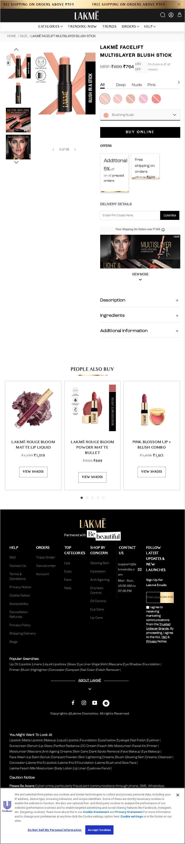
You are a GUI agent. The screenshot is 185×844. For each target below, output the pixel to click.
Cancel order (46, 565)
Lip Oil (14, 664)
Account (42, 574)
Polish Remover (108, 670)
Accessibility (18, 603)
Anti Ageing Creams (57, 751)
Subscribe (166, 597)
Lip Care (96, 617)
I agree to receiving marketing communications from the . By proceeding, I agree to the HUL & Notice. (159, 624)
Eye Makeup (151, 751)
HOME (12, 36)
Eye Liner (84, 664)
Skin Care (80, 751)
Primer (15, 670)
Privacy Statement (129, 812)
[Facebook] (73, 702)
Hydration (97, 571)
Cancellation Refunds (18, 614)
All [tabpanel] (102, 85)
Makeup (50, 740)
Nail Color (88, 670)
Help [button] (148, 27)
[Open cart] (179, 15)
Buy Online (140, 132)
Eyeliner (153, 740)
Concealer (57, 670)
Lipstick (26, 664)
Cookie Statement (96, 812)
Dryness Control (96, 590)
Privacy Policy (19, 625)
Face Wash (17, 757)
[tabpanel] (114, 172)
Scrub (45, 757)
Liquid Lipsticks (55, 664)
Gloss (72, 664)
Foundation (152, 664)
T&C (164, 637)
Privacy (151, 641)
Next (179, 82)
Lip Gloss (46, 746)
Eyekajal (123, 740)
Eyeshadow (107, 740)
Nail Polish (138, 740)
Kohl (104, 664)
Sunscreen (17, 746)
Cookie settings (131, 816)
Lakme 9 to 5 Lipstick (41, 762)
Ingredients (112, 315)
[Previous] (53, 150)
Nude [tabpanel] (137, 85)
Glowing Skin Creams (141, 757)
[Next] (75, 150)
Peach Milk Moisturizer (114, 746)
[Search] (163, 16)
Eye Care (97, 609)
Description (112, 300)
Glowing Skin (99, 563)
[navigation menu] (29, 26)
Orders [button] (129, 27)
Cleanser (165, 757)
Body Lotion (64, 768)
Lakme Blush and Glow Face (115, 762)
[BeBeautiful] (106, 704)
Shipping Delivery (22, 633)
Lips (67, 563)
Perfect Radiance (67, 746)
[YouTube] (94, 702)
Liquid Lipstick (68, 740)
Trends (109, 27)
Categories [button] (49, 27)
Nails (68, 588)
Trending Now (82, 27)
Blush (25, 670)
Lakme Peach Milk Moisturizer (31, 768)
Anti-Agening (99, 579)
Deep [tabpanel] (121, 85)
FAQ (12, 557)
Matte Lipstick (32, 740)
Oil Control (98, 601)
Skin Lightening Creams (96, 757)
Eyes (68, 571)
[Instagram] (84, 702)
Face (24, 36)
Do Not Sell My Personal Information (55, 830)
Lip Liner (80, 768)
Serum (33, 746)
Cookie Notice (19, 595)
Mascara (116, 664)
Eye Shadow (132, 664)
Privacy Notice (20, 587)
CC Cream (88, 746)
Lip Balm (33, 757)
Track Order (45, 557)
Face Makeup (131, 751)
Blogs (13, 641)
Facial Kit (139, 746)
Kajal (96, 664)
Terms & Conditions (17, 577)
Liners (37, 664)
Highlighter (39, 670)
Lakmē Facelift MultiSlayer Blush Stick (63, 36)
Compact (73, 670)
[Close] (178, 795)
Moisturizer (18, 751)
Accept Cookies (99, 830)
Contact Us (17, 565)
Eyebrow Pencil (99, 768)
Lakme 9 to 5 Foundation (76, 762)
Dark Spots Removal (104, 751)
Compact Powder (64, 757)
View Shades (33, 472)
